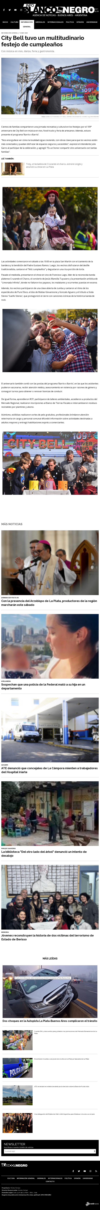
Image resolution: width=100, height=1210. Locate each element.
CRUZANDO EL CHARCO (79, 116)
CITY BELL (63, 116)
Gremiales (40, 22)
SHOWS (69, 116)
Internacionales (55, 22)
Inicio (5, 22)
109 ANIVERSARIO (93, 116)
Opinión (80, 22)
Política (70, 22)
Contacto (50, 1181)
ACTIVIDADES (54, 116)
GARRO (47, 116)
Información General (27, 24)
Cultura (14, 22)
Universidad (91, 22)
